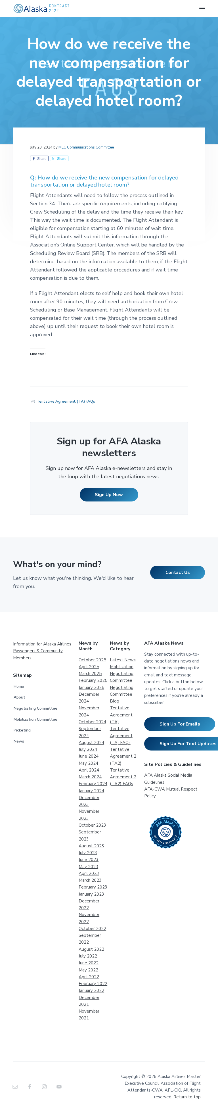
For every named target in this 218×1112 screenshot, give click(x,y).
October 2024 (92, 722)
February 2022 (93, 983)
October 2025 (92, 660)
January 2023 (91, 894)
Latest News (123, 660)
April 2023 (89, 873)
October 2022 (92, 928)
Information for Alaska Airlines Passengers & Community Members (42, 651)
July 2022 (88, 956)
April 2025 (89, 667)
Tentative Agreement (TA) (121, 715)
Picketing (22, 730)
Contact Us (177, 572)
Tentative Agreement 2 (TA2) (123, 756)
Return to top (187, 1097)
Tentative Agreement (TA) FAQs (66, 401)
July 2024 (88, 749)
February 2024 (93, 784)
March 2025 (90, 673)
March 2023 (90, 880)
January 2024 (91, 791)
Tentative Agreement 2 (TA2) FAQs (123, 777)
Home (19, 686)
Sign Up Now (109, 495)
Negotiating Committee (35, 708)
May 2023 (88, 866)
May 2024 (88, 763)
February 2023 (93, 887)
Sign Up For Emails (180, 724)
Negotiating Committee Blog (121, 694)
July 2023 (88, 853)
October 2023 (92, 825)
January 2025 (91, 687)
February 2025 (93, 680)
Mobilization (121, 667)
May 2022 (88, 970)
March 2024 (90, 777)
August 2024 (91, 742)
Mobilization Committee (35, 719)
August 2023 (91, 846)
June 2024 (88, 756)
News (19, 741)
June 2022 (88, 963)
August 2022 (91, 949)
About (19, 697)
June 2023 (88, 859)
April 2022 (89, 977)
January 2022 (91, 990)
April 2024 (89, 770)
